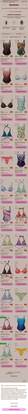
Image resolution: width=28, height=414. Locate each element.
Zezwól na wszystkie (14, 409)
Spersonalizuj (14, 406)
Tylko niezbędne (14, 403)
